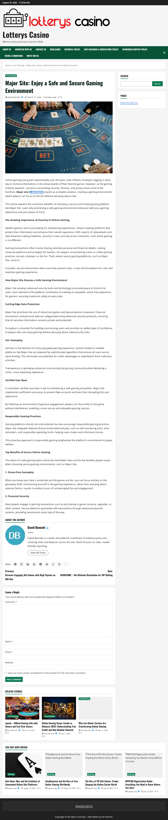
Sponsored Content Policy (134, 49)
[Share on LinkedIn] (27, 564)
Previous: (30, 575)
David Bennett (14, 97)
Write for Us (33, 55)
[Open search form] (164, 52)
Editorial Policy (72, 49)
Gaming (11, 774)
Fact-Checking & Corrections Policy (101, 49)
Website (9, 662)
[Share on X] (21, 564)
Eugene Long (12, 788)
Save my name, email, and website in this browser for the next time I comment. (47, 673)
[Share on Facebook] (15, 564)
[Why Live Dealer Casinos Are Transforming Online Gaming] (96, 708)
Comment (11, 602)
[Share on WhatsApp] (34, 564)
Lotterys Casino (26, 34)
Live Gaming (11, 76)
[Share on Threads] (59, 564)
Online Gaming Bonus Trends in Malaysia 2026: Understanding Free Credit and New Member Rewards (59, 726)
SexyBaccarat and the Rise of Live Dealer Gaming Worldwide (61, 782)
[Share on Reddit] (46, 564)
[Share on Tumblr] (53, 564)
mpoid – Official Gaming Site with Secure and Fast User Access (21, 724)
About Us (7, 49)
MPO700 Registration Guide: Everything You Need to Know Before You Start (142, 784)
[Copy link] (65, 564)
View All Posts (38, 552)
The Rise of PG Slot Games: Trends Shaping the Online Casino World (101, 782)
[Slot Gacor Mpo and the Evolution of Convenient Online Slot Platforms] (24, 765)
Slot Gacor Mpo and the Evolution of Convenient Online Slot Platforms (22, 782)
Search (124, 76)
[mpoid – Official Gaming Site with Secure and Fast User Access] (22, 708)
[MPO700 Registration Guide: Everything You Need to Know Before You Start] (144, 765)
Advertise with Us (23, 49)
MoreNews (93, 816)
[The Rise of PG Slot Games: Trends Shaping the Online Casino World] (104, 765)
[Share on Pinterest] (40, 564)
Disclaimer (55, 49)
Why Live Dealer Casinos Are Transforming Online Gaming (92, 724)
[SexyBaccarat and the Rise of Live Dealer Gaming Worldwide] (64, 765)
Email (8, 652)
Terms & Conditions (14, 55)
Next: (86, 573)
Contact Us (41, 49)
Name (9, 641)
